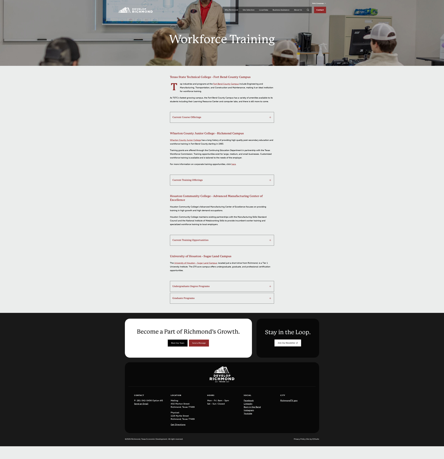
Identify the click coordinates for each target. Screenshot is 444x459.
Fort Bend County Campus (226, 84)
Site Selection (248, 10)
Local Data (263, 10)
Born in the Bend (252, 407)
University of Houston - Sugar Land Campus (195, 263)
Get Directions (178, 424)
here (233, 164)
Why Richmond (231, 10)
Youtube (248, 413)
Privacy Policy (300, 439)
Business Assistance (281, 10)
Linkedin (248, 403)
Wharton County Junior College (185, 140)
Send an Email (141, 403)
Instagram (249, 410)
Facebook (249, 400)
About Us (298, 10)
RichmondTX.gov (289, 400)
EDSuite (315, 439)
